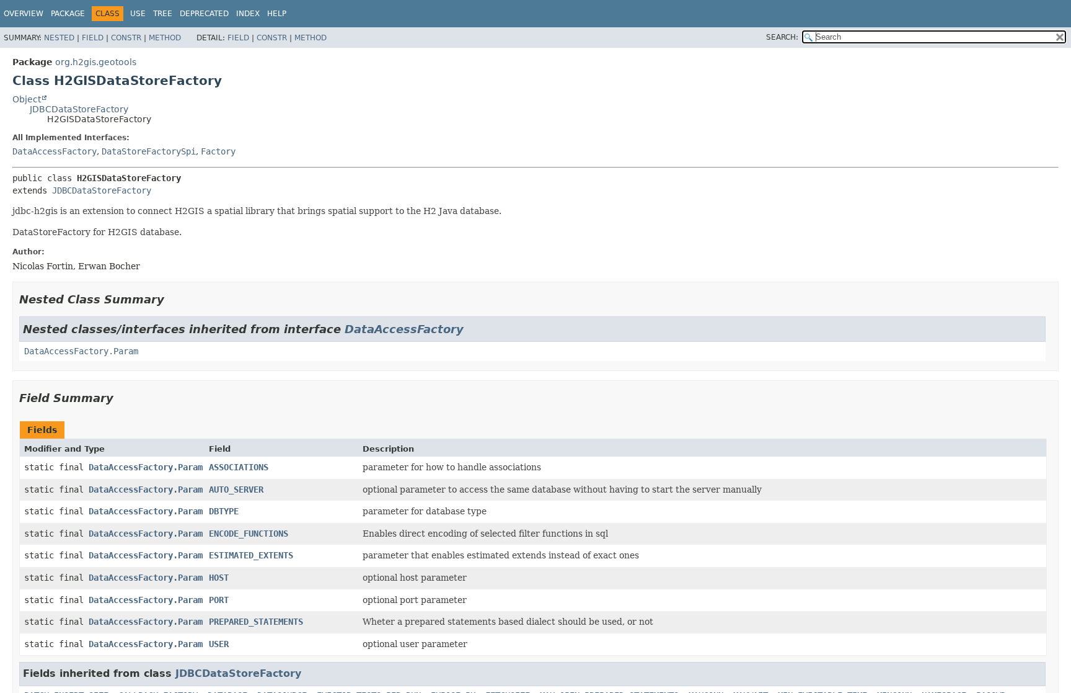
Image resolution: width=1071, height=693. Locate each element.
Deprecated (204, 13)
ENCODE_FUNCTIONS (248, 534)
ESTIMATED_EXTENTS (251, 555)
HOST (219, 578)
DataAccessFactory (54, 151)
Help (276, 13)
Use (138, 13)
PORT (219, 600)
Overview (23, 13)
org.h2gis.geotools (95, 62)
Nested (59, 38)
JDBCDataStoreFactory (79, 109)
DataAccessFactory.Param (81, 351)
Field (93, 38)
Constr (126, 38)
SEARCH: (782, 37)
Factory (218, 151)
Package (68, 13)
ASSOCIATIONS (238, 467)
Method (165, 38)
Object (26, 99)
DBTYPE (224, 511)
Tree (162, 13)
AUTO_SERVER (236, 489)
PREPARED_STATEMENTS (256, 622)
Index (248, 13)
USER (219, 644)
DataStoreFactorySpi (149, 151)
